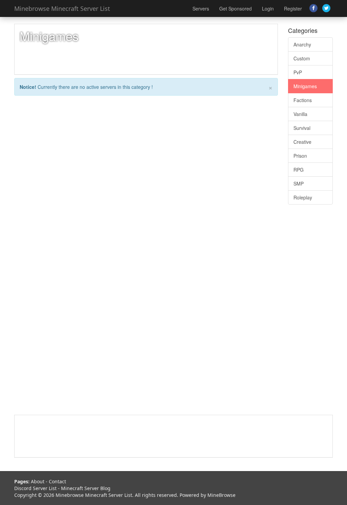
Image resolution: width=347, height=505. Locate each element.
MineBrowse (221, 495)
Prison (300, 155)
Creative (302, 141)
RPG (298, 169)
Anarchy (302, 44)
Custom (301, 58)
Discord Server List (35, 488)
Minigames (305, 86)
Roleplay (302, 197)
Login (268, 8)
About (37, 481)
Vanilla (300, 114)
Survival (301, 127)
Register (293, 8)
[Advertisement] (310, 313)
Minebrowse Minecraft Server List (62, 8)
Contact (57, 481)
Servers (200, 8)
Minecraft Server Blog (85, 488)
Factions (302, 100)
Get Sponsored (235, 8)
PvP (297, 72)
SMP (298, 183)
